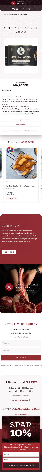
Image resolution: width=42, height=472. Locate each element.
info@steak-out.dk (22, 414)
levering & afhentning (20, 400)
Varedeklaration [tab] (21, 124)
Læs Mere (10, 199)
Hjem (5, 14)
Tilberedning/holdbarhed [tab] (21, 120)
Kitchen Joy (9, 182)
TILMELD (21, 358)
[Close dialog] (38, 418)
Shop (9, 14)
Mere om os (8, 252)
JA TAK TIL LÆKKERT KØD (21, 465)
